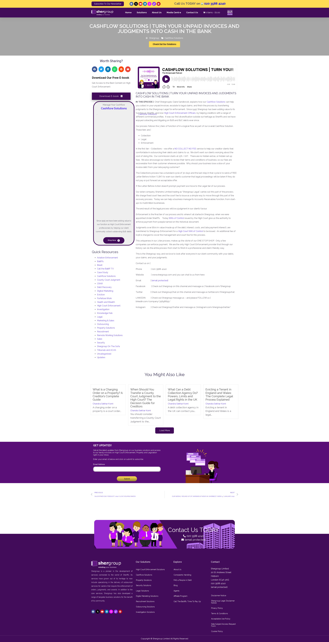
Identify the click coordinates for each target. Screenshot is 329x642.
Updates (101, 357)
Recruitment (103, 331)
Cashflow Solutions (174, 38)
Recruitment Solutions (145, 601)
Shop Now (112, 240)
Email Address (99, 464)
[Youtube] (140, 4)
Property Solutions (106, 328)
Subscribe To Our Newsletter (107, 4)
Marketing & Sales (105, 320)
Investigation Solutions (145, 612)
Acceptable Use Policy (220, 619)
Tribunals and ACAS (106, 350)
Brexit (100, 265)
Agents (177, 591)
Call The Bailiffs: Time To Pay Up (187, 601)
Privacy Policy (217, 608)
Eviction (101, 294)
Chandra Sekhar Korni (103, 404)
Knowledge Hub (105, 313)
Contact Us (192, 12)
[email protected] (160, 280)
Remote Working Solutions (110, 335)
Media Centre (174, 12)
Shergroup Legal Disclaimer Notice (223, 602)
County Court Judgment (108, 280)
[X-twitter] (136, 4)
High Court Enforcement (108, 305)
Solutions (142, 12)
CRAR (100, 283)
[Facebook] (131, 4)
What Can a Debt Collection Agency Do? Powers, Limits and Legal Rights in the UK (183, 394)
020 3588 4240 (214, 3)
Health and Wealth (106, 302)
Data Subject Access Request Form (223, 625)
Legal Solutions (142, 591)
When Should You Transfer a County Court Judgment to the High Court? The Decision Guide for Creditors (145, 398)
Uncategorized (104, 354)
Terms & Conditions (219, 613)
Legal (100, 317)
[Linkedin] (145, 4)
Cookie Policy (217, 631)
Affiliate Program (181, 596)
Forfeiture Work (104, 298)
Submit (127, 479)
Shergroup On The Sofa (108, 346)
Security (101, 342)
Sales (99, 339)
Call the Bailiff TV (105, 268)
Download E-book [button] (109, 96)
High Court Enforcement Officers (180, 113)
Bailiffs (100, 261)
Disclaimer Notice (218, 596)
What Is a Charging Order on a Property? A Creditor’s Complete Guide (108, 394)
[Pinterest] (159, 4)
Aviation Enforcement (107, 257)
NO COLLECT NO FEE (185, 148)
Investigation (103, 309)
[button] (94, 69)
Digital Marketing (105, 291)
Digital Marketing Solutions (147, 596)
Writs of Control (176, 218)
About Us (157, 12)
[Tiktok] (154, 4)
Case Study (102, 272)
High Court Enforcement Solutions (150, 569)
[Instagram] (149, 4)
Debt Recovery (104, 287)
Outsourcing (103, 324)
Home (128, 12)
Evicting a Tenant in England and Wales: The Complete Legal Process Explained (219, 394)
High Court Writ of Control (190, 231)
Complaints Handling (182, 575)
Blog (176, 585)
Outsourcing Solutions (145, 607)
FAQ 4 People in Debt (183, 580)
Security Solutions (143, 585)
